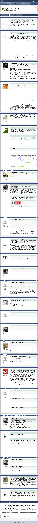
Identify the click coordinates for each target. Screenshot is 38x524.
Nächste (18, 502)
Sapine (14, 9)
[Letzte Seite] (21, 15)
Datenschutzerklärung (21, 522)
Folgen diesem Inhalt (31, 7)
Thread (18, 35)
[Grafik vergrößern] (23, 160)
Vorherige (4, 502)
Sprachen (15, 522)
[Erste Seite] (1, 15)
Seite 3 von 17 (24, 502)
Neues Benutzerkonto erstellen (10, 512)
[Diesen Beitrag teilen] (36, 61)
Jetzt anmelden (28, 512)
